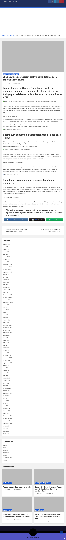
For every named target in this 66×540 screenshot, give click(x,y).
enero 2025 (6, 292)
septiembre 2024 (7, 302)
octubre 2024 (6, 300)
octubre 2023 (6, 330)
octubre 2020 (6, 421)
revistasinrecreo (7, 457)
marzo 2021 (6, 408)
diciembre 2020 (7, 416)
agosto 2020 (6, 426)
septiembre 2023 (7, 332)
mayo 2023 (6, 342)
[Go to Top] (61, 532)
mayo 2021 (6, 403)
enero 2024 (6, 322)
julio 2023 (5, 337)
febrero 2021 (6, 411)
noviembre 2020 (7, 418)
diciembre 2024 (7, 295)
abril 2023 (5, 345)
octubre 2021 (6, 390)
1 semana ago (40, 521)
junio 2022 (6, 370)
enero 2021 (6, 413)
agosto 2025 (6, 274)
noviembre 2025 (7, 267)
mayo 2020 (6, 433)
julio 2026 (5, 247)
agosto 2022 (6, 365)
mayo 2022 (6, 373)
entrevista (6, 452)
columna (10, 74)
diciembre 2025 (7, 264)
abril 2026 (5, 254)
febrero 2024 (6, 320)
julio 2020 (5, 428)
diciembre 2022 (7, 355)
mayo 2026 (6, 252)
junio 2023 (6, 340)
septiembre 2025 (7, 272)
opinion (16, 74)
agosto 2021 (6, 396)
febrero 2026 (6, 259)
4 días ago (7, 489)
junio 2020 (6, 431)
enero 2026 (6, 262)
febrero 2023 (6, 350)
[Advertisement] (33, 22)
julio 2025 (5, 277)
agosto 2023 (6, 335)
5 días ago (39, 493)
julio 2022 (5, 368)
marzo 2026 (6, 257)
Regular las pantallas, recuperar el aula (17, 487)
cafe (4, 447)
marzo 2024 (6, 317)
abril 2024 (5, 315)
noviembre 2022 (7, 358)
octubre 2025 (6, 269)
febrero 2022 (6, 380)
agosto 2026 (6, 244)
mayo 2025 (6, 282)
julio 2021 (5, 398)
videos (5, 460)
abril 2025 (5, 284)
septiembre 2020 (7, 423)
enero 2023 (6, 353)
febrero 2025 (6, 290)
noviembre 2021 (7, 388)
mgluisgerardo (17, 83)
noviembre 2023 (7, 327)
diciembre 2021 (7, 385)
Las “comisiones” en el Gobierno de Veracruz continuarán (50, 230)
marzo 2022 (6, 378)
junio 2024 (6, 310)
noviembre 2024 (7, 297)
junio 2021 (6, 401)
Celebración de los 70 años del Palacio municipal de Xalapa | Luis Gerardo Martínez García (48, 489)
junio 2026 (6, 249)
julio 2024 (5, 307)
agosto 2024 (6, 305)
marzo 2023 (6, 348)
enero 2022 (6, 383)
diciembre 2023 (7, 325)
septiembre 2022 (7, 363)
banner (5, 74)
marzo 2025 (6, 287)
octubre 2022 (6, 360)
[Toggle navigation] (4, 5)
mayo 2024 (6, 312)
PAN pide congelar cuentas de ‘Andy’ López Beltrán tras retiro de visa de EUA (48, 516)
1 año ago (7, 83)
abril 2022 (5, 375)
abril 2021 (5, 406)
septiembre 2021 (7, 393)
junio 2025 (6, 279)
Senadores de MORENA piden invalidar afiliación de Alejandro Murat (17, 230)
